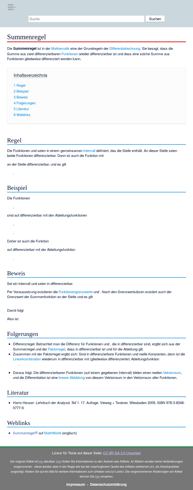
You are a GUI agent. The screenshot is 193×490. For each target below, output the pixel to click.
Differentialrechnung (124, 48)
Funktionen (69, 53)
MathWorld (52, 432)
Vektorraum (172, 372)
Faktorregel (56, 348)
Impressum (75, 484)
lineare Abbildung (72, 377)
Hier (58, 461)
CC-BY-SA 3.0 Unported (121, 452)
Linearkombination (27, 358)
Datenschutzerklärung (108, 484)
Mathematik (60, 48)
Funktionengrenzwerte (75, 291)
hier (40, 461)
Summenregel (24, 432)
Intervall (89, 150)
